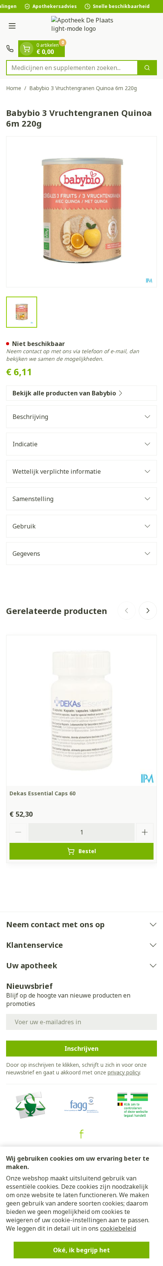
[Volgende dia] (148, 610)
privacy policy (124, 1072)
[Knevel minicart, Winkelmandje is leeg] (26, 49)
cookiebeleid (118, 1228)
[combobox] (72, 67)
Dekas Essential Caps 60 (42, 793)
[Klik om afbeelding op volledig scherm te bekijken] (81, 211)
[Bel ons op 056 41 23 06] (10, 48)
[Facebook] (81, 1134)
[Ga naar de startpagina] (89, 26)
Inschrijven (81, 1048)
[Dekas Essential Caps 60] (81, 710)
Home (13, 88)
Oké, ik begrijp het (81, 1250)
